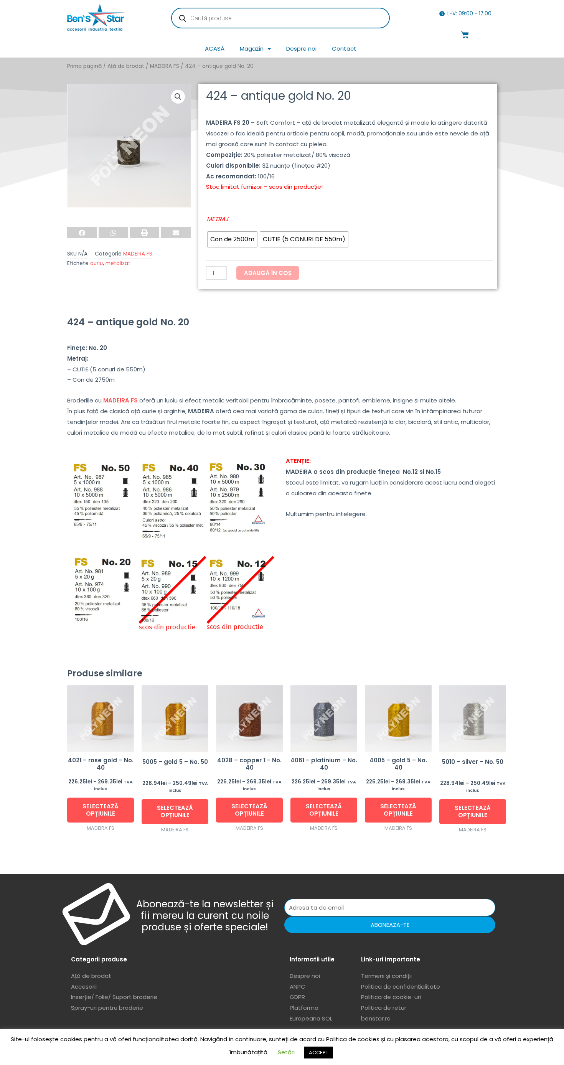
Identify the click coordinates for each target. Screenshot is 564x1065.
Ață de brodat (125, 66)
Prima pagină (84, 66)
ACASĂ (214, 49)
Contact (344, 49)
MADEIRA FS (164, 66)
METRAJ (217, 219)
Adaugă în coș (268, 273)
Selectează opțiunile (100, 810)
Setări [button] (286, 1052)
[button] (178, 97)
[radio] (232, 239)
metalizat (118, 263)
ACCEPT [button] (318, 1052)
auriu (96, 263)
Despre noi (301, 49)
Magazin (252, 49)
